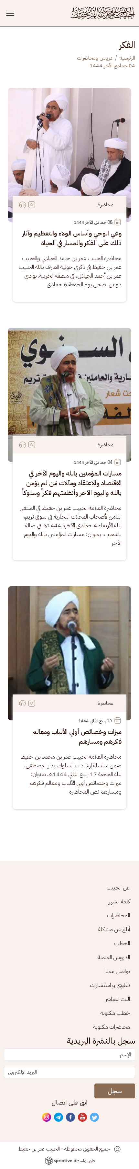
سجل (115, 1091)
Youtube (83, 1117)
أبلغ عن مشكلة (114, 929)
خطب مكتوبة (115, 1012)
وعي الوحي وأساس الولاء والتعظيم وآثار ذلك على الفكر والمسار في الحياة (72, 238)
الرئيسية (127, 58)
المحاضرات (118, 915)
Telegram (59, 1117)
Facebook (71, 1117)
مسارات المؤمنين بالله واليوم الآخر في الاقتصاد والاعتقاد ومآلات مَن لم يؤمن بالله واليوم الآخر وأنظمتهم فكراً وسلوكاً (72, 483)
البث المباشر (117, 998)
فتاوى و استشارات (110, 984)
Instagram (47, 1117)
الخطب (122, 943)
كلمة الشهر (119, 901)
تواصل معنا (117, 971)
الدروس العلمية (114, 957)
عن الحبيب (118, 887)
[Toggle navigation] (11, 13)
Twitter (95, 1117)
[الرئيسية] (102, 13)
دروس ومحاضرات (94, 58)
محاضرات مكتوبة (111, 1026)
